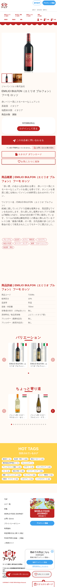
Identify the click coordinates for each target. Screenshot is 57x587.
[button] (28, 373)
